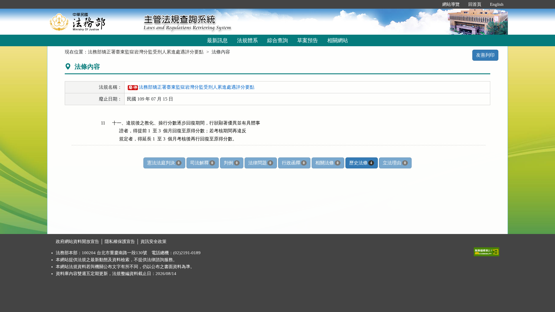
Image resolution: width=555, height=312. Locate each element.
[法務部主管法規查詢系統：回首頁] (93, 21)
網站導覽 (451, 4)
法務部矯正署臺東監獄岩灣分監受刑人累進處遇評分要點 (146, 51)
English (497, 4)
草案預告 (307, 40)
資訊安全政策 (153, 241)
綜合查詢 (277, 40)
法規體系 (247, 40)
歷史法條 (360, 162)
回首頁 (474, 4)
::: (432, 4)
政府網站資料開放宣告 (77, 241)
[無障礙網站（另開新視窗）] (486, 250)
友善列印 (485, 55)
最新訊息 (217, 40)
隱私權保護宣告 (120, 241)
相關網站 (337, 40)
